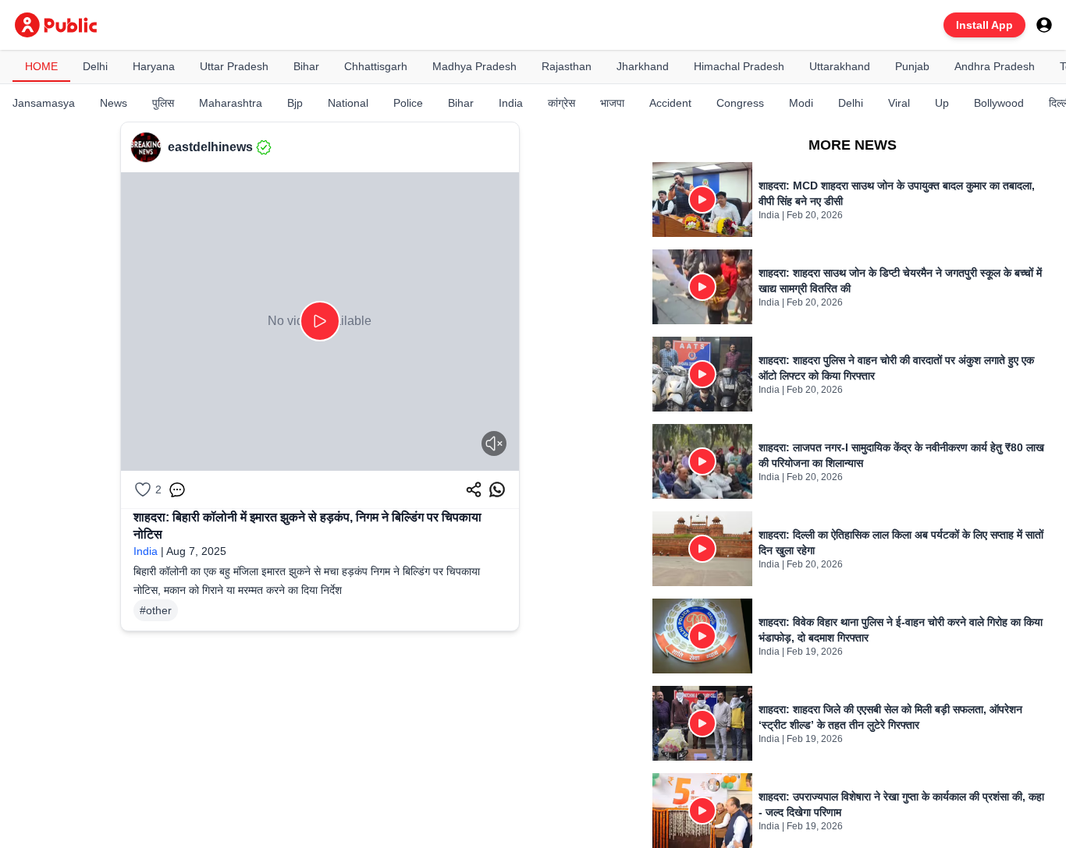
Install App (984, 25)
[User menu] (1044, 25)
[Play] (320, 321)
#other (156, 610)
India (145, 551)
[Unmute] (493, 443)
